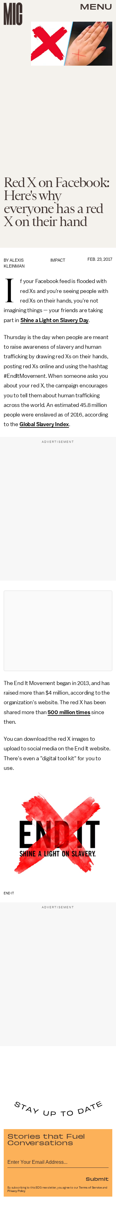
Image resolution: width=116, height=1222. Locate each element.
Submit (97, 1179)
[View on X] (58, 631)
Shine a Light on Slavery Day (54, 320)
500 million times (69, 712)
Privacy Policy (16, 1191)
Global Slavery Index (44, 424)
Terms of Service (90, 1187)
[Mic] (13, 13)
